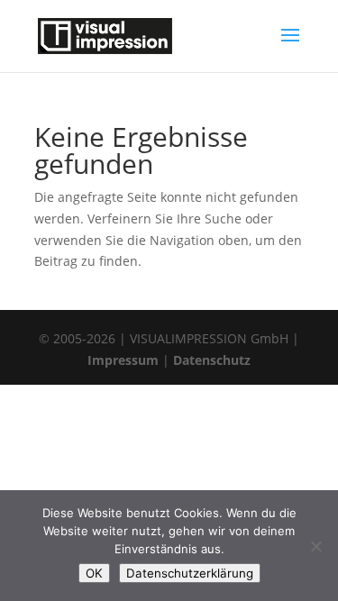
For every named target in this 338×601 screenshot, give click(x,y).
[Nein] (315, 546)
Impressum (123, 360)
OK (94, 573)
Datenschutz (212, 360)
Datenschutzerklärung (189, 573)
